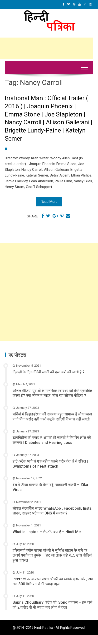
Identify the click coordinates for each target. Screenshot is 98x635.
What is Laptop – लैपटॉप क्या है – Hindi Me (47, 532)
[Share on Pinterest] (62, 216)
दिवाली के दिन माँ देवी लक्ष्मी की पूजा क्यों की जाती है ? (48, 372)
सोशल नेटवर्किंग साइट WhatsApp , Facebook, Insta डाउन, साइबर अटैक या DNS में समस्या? (52, 511)
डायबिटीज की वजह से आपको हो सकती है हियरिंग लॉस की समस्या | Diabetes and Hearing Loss (52, 440)
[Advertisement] (49, 292)
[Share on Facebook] (42, 216)
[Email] (68, 216)
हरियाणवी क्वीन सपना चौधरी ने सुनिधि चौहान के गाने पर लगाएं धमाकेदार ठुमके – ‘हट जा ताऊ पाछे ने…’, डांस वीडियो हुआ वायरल (52, 555)
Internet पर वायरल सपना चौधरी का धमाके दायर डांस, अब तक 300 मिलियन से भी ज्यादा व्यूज (53, 581)
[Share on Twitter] (48, 216)
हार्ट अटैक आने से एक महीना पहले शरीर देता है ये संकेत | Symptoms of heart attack (50, 464)
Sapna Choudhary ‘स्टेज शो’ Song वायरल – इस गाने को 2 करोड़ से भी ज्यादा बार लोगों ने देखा (52, 605)
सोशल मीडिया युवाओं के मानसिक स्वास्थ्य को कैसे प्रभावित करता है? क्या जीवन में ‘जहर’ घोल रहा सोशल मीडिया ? (52, 393)
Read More (49, 201)
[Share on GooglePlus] (55, 216)
